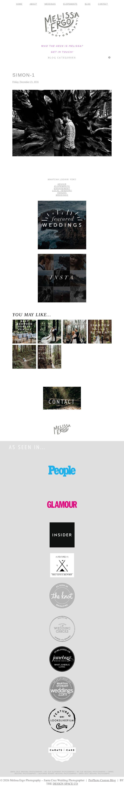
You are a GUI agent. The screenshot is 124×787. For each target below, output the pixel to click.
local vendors (62, 191)
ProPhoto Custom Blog (102, 780)
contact (103, 4)
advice (62, 184)
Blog (87, 4)
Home (19, 4)
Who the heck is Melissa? (62, 46)
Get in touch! (62, 52)
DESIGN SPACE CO (65, 783)
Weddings (50, 4)
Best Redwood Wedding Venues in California (23, 335)
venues (62, 193)
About (33, 4)
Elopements (70, 4)
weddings (62, 195)
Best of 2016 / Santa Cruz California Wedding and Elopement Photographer (22, 170)
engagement (62, 189)
